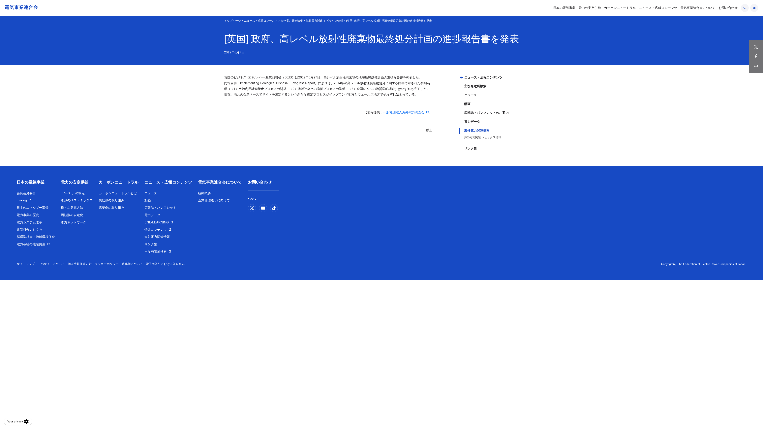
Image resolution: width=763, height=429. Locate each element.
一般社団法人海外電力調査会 (403, 112)
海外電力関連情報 (292, 20)
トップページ (232, 20)
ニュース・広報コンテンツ (260, 20)
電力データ (472, 121)
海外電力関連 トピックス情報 (324, 20)
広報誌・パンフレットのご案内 (486, 112)
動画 (467, 104)
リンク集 (470, 148)
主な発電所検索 (475, 86)
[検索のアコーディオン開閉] (745, 8)
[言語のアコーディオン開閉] (754, 8)
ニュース (470, 95)
